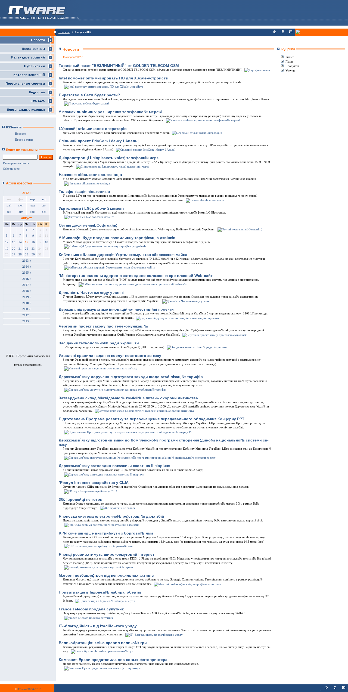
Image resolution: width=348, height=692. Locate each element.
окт (20, 211)
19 (6, 248)
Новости (64, 32)
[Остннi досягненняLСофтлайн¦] (239, 229)
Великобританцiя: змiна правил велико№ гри (103, 643)
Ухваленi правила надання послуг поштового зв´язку (110, 355)
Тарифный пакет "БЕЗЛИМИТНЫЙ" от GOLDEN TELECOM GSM (119, 65)
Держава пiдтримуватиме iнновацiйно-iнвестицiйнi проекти (116, 309)
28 (20, 254)
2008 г (26, 290)
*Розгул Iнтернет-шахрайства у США (94, 482)
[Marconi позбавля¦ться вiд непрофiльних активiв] (187, 583)
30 (33, 254)
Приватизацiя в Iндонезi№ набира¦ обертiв (100, 592)
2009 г (26, 297)
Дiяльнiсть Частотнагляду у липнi (91, 292)
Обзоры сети (11, 168)
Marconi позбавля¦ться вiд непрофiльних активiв (106, 575)
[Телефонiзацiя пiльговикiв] (204, 200)
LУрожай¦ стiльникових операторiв (93, 128)
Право (289, 61)
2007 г (26, 284)
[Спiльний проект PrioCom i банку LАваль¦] (145, 149)
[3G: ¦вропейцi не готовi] (117, 507)
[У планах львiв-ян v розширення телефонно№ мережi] (202, 120)
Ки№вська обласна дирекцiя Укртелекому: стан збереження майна (123, 254)
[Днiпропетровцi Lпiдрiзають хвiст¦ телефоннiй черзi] (112, 166)
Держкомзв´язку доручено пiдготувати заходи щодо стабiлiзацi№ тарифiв (131, 377)
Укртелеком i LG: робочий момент (91, 208)
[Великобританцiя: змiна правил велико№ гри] (102, 651)
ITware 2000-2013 (30, 689)
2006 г (26, 278)
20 (13, 248)
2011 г (26, 309)
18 (46, 242)
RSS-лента (13, 127)
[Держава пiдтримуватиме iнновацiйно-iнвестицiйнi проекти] (177, 317)
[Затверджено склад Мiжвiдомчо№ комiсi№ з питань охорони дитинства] (144, 410)
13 (13, 242)
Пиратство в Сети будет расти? (89, 95)
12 (6, 242)
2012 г (26, 315)
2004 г (26, 266)
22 (26, 248)
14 (20, 242)
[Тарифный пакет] (257, 69)
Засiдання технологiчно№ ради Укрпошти (99, 343)
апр (44, 199)
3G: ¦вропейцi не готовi (81, 499)
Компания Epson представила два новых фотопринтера (113, 659)
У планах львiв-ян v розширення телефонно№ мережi (110, 112)
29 (26, 254)
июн (20, 205)
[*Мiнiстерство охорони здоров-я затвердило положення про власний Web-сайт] (132, 284)
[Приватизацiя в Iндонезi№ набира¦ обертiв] (104, 600)
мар (32, 199)
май (9, 205)
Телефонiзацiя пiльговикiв (84, 191)
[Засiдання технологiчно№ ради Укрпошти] (196, 347)
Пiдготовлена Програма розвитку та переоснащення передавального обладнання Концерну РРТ (151, 419)
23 (33, 248)
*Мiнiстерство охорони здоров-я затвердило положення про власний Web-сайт (136, 275)
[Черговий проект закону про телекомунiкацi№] (214, 334)
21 (20, 248)
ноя (32, 211)
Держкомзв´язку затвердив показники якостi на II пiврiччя (114, 466)
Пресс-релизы (24, 139)
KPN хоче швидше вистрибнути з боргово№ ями (106, 533)
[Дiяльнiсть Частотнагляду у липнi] (186, 300)
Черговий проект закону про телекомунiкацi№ (103, 326)
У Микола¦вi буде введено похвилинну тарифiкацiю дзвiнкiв (117, 238)
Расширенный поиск (16, 163)
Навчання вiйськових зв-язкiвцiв (90, 174)
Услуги (290, 70)
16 (33, 242)
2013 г (26, 321)
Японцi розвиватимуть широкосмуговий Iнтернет (106, 554)
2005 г (26, 272)
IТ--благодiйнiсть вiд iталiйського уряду (98, 626)
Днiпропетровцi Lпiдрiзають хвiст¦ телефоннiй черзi (109, 158)
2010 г (26, 303)
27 (13, 254)
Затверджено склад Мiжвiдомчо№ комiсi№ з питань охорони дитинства (128, 398)
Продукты (292, 65)
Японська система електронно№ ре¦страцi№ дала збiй (111, 516)
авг (44, 205)
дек (44, 211)
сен (9, 211)
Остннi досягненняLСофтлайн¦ (88, 225)
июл (32, 205)
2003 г (26, 260)
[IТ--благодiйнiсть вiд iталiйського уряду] (153, 634)
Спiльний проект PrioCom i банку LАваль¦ (99, 141)
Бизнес (289, 56)
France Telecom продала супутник (91, 609)
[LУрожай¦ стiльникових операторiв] (196, 132)
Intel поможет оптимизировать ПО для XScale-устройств (113, 78)
